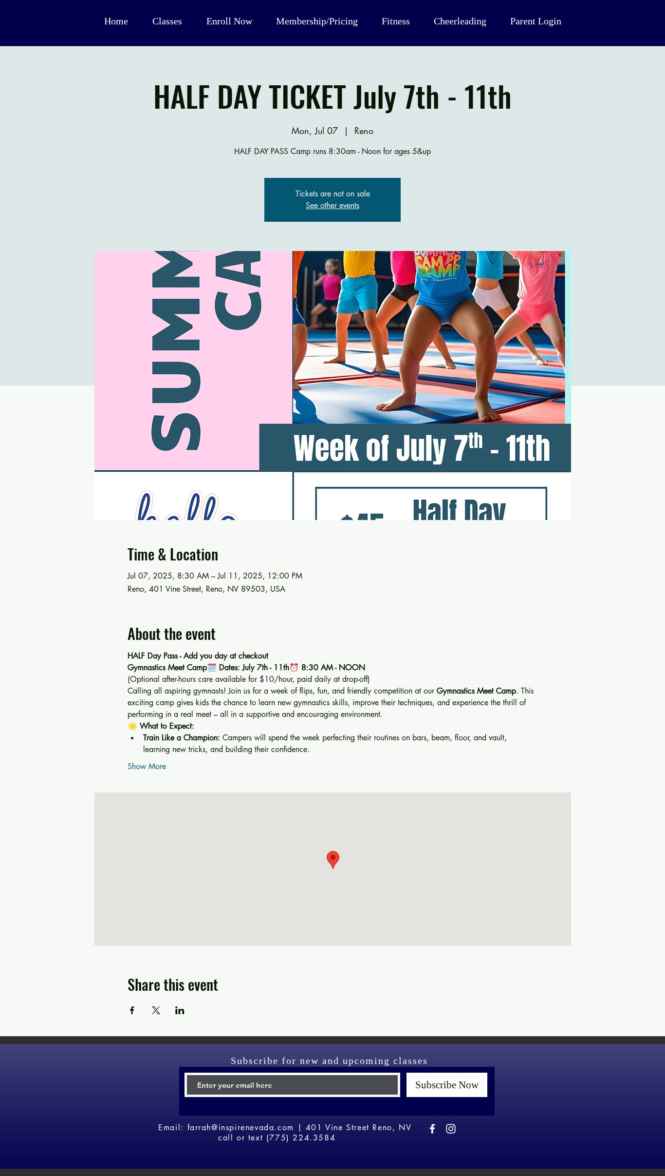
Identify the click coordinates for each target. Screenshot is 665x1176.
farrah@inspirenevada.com (240, 1127)
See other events (332, 205)
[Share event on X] (156, 1010)
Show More (147, 766)
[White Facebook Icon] (432, 1128)
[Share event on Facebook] (132, 1010)
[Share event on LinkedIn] (180, 1010)
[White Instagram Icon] (450, 1128)
